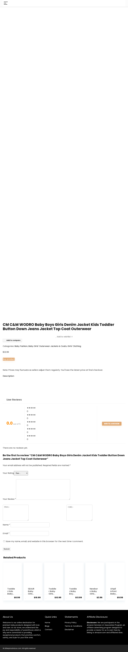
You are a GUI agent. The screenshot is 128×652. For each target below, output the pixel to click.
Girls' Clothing (74, 346)
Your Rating (8, 473)
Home (47, 622)
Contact (48, 629)
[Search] (121, 3)
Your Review (9, 499)
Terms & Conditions (73, 626)
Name (6, 524)
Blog (46, 626)
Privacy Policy (70, 622)
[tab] (64, 376)
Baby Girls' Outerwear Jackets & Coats (47, 346)
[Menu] (6, 3)
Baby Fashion (21, 346)
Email (6, 533)
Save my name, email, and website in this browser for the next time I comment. (44, 541)
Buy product (9, 359)
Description (8, 376)
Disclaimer (69, 629)
